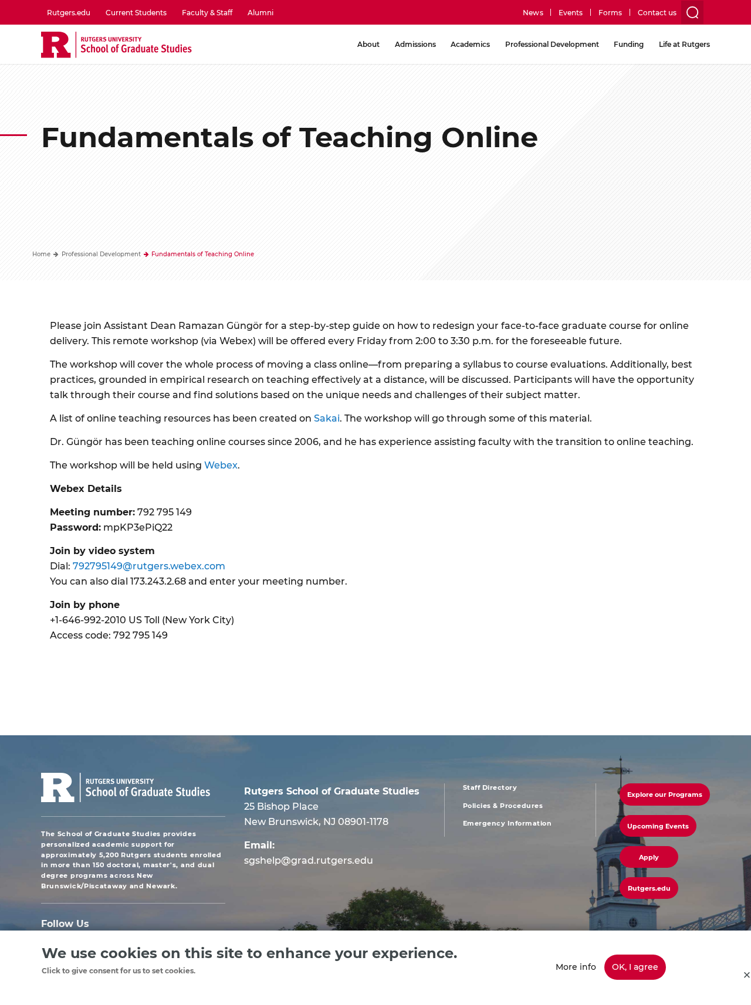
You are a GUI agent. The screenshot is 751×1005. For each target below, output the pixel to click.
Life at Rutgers (684, 44)
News (533, 12)
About (368, 44)
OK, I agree (635, 966)
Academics (470, 44)
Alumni (260, 12)
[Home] (116, 45)
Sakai (327, 418)
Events (571, 12)
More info (576, 966)
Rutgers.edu (68, 12)
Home (41, 254)
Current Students (136, 12)
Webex (221, 465)
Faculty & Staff (207, 12)
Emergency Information (507, 823)
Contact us (657, 12)
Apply (649, 857)
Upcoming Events (658, 825)
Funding (629, 44)
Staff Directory (490, 787)
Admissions (415, 44)
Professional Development (552, 44)
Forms (610, 12)
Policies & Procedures (503, 806)
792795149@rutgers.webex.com (149, 565)
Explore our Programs (664, 794)
